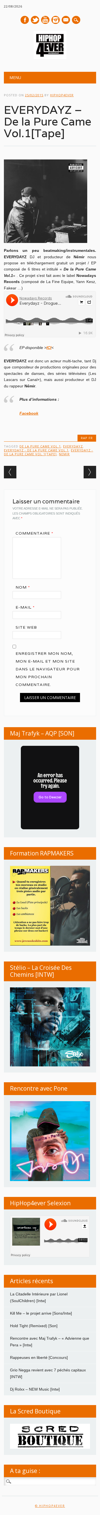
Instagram (55, 20)
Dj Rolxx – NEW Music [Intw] (35, 1389)
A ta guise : (25, 1471)
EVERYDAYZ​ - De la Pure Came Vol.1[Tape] (48, 452)
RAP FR (87, 438)
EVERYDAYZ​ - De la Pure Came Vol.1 (36, 450)
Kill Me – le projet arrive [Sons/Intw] (41, 1313)
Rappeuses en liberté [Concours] (39, 1357)
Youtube (45, 20)
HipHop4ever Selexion (40, 1203)
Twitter (35, 20)
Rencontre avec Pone (39, 1088)
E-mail (66, 20)
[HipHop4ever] (50, 57)
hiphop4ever (62, 95)
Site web (26, 627)
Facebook (25, 20)
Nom (23, 587)
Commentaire (34, 533)
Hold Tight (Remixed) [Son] (34, 1326)
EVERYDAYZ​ (73, 446)
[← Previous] (10, 472)
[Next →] (90, 472)
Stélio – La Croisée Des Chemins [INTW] (41, 971)
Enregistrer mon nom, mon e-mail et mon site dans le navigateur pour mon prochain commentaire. (48, 669)
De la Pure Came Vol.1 (40, 446)
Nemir (64, 454)
